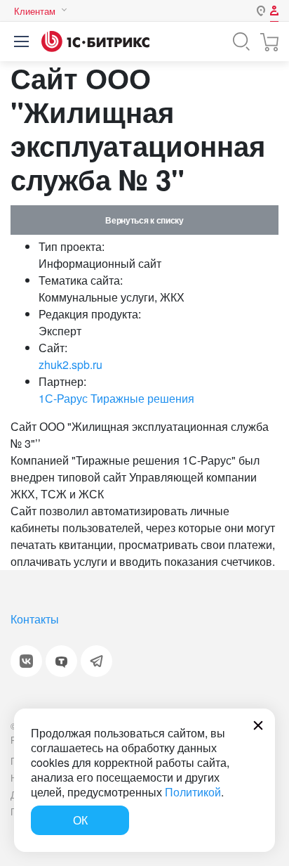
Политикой (193, 792)
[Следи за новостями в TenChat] (61, 661)
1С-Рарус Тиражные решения (116, 398)
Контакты (35, 619)
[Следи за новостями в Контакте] (26, 661)
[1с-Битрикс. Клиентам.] (95, 41)
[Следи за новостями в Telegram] (96, 661)
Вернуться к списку (144, 220)
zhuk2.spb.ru (70, 364)
